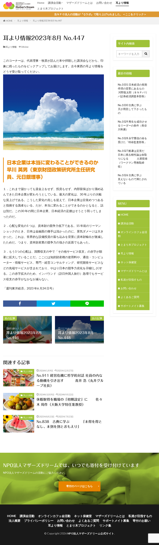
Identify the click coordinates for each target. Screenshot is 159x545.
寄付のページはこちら (79, 486)
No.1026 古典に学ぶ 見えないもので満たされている (133, 179)
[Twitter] (53, 303)
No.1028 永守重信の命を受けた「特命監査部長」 (132, 140)
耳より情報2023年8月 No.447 (47, 20)
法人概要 (14, 520)
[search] (146, 53)
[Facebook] (20, 303)
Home (40, 2)
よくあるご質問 (130, 297)
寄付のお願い (141, 520)
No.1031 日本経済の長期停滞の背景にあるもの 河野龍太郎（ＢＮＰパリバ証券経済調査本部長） (133, 90)
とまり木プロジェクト (50, 8)
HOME (9, 20)
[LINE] (87, 303)
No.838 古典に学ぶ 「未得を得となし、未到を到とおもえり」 (69, 424)
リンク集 (105, 525)
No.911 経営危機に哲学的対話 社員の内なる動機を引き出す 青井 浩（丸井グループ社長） (70, 380)
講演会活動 (54, 2)
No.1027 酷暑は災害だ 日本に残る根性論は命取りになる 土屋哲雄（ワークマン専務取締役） (132, 158)
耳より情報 (122, 2)
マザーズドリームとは (79, 2)
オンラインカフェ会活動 (132, 234)
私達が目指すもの (131, 279)
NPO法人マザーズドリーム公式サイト (90, 533)
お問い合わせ (104, 2)
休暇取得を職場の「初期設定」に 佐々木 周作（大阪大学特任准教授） (69, 402)
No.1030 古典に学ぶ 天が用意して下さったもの (133, 108)
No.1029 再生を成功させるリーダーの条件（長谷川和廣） (132, 125)
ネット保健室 (128, 262)
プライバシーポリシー (39, 520)
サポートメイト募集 (132, 305)
